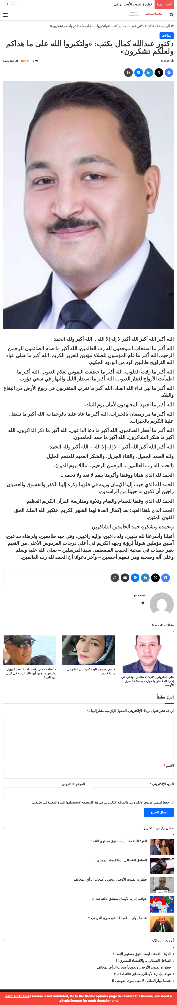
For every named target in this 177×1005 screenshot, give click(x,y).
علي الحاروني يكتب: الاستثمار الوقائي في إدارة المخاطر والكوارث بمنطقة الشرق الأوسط (147, 681)
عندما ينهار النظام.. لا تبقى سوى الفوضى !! (117, 918)
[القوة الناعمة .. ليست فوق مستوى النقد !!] (162, 847)
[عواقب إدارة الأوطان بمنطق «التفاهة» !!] (162, 904)
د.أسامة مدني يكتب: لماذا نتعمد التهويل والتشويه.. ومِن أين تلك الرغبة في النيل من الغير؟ (31, 673)
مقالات (151, 26)
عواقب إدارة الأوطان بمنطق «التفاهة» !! (119, 898)
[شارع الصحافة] (142, 14)
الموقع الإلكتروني (73, 784)
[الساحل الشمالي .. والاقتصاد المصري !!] (162, 866)
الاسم (169, 766)
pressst (166, 60)
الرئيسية (165, 26)
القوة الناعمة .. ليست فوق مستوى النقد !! (118, 841)
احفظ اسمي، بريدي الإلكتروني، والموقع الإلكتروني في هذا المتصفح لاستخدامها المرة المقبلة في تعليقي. (101, 802)
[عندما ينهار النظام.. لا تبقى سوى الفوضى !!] (162, 924)
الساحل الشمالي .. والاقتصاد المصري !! (120, 860)
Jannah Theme (17, 996)
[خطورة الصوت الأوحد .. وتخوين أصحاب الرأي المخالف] (162, 885)
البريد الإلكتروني (162, 784)
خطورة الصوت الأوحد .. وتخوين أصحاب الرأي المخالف (116, 4)
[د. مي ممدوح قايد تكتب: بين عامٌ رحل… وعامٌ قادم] (88, 650)
